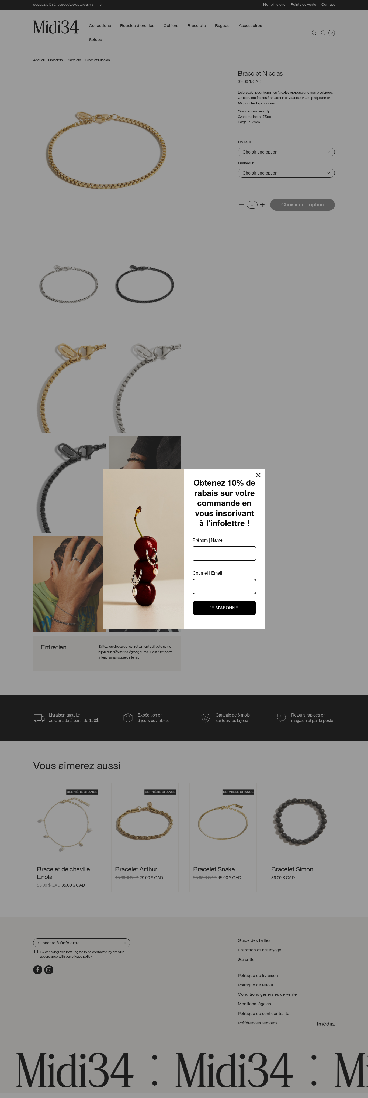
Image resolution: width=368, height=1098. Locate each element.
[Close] (258, 475)
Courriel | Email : (208, 573)
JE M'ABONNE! (224, 608)
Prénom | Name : (209, 540)
